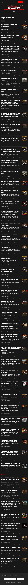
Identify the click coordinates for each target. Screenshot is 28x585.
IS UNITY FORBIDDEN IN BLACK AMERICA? (9, 79)
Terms (16, 575)
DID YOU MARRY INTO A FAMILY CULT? (9, 395)
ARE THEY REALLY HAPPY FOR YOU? (9, 191)
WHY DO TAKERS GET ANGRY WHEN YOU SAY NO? (9, 537)
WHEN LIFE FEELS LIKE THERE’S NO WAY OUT (10, 444)
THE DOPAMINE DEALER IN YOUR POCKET (10, 515)
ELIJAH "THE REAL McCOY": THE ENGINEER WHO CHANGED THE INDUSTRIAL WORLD (10, 560)
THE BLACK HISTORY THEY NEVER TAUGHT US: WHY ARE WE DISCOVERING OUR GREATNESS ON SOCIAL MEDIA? (10, 102)
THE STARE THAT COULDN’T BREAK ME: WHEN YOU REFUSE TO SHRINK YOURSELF (11, 349)
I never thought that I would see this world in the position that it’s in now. (10, 363)
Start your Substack (10, 579)
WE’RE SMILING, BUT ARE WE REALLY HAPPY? (9, 291)
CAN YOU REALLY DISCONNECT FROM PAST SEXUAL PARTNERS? (10, 137)
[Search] (25, 21)
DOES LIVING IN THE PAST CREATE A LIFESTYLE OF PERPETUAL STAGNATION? (10, 525)
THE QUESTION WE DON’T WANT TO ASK (10, 273)
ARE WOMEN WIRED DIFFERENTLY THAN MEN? (10, 141)
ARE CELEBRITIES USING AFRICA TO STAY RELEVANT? (10, 36)
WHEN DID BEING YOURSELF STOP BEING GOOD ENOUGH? (10, 430)
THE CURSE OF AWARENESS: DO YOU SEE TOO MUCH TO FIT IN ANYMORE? (10, 407)
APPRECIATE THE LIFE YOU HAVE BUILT (10, 175)
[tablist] (7, 21)
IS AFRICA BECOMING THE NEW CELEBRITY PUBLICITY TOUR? (10, 39)
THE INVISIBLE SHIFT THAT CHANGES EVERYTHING (9, 540)
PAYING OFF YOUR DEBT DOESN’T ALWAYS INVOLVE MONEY (10, 360)
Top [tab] (6, 21)
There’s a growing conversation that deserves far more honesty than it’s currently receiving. (9, 153)
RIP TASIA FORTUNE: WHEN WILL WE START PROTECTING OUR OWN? (10, 336)
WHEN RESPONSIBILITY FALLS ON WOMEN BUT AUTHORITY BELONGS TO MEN (10, 63)
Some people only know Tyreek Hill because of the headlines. (9, 507)
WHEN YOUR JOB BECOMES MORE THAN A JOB (10, 456)
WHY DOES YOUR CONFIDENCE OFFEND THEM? (9, 235)
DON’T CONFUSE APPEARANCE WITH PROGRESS (9, 257)
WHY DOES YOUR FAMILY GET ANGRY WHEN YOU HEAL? (9, 491)
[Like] (2, 32)
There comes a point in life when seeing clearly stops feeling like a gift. (10, 411)
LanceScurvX (9, 30)
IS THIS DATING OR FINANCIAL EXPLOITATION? (9, 25)
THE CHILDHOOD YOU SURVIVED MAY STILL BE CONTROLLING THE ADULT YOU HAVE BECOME (10, 483)
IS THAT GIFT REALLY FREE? (8, 70)
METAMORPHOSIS (5, 118)
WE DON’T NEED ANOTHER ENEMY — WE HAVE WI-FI (10, 305)
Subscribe (20, 2)
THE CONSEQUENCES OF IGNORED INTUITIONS (10, 418)
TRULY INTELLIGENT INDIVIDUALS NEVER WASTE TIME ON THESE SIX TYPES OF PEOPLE (10, 126)
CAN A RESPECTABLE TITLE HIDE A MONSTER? (10, 371)
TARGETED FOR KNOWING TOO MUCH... (9, 280)
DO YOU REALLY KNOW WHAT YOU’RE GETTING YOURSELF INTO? (9, 204)
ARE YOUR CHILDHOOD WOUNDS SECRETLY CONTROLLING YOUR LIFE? (10, 479)
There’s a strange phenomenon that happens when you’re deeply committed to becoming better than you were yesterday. (10, 239)
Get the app (20, 579)
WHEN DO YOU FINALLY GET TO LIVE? (9, 90)
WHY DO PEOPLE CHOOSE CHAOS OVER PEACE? (10, 548)
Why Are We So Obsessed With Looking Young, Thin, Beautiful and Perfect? (10, 433)
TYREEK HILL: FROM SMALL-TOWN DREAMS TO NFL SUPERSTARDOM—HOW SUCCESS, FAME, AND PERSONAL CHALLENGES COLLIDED (11, 503)
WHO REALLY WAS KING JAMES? (10, 181)
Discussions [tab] (11, 21)
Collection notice (22, 575)
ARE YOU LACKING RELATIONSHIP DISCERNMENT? (10, 246)
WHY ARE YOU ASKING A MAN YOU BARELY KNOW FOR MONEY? (11, 28)
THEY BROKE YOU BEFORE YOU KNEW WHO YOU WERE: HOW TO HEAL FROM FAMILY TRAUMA (10, 494)
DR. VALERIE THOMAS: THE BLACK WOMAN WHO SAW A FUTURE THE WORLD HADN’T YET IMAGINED (10, 465)
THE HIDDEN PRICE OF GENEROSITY (9, 72)
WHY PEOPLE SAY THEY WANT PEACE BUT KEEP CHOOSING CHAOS (10, 551)
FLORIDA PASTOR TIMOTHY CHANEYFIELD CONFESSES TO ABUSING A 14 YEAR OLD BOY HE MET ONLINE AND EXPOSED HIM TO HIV (10, 375)
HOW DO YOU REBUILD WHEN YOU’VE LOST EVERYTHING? (9, 441)
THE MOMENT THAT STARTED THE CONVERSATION (8, 352)
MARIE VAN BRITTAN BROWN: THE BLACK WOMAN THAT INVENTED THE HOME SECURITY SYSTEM (10, 115)
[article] (14, 28)
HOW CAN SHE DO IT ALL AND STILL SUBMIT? (9, 60)
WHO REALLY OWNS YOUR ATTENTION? (10, 517)
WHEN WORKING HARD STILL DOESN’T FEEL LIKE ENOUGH (10, 261)
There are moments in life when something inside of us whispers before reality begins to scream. (10, 422)
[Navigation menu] (2, 2)
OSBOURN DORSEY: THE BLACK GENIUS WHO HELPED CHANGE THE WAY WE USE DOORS (11, 325)
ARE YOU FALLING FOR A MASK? (10, 202)
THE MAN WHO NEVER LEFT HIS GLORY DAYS (10, 529)
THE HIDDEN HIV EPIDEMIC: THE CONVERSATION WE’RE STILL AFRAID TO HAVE (10, 316)
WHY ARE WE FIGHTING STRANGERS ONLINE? (7, 302)
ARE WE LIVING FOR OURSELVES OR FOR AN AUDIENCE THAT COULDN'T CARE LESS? (10, 294)
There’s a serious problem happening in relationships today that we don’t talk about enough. (11, 250)
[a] (25, 26)
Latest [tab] (3, 21)
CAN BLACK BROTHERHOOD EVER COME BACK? (10, 224)
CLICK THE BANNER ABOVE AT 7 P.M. (9, 328)
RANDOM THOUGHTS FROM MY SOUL (9, 172)
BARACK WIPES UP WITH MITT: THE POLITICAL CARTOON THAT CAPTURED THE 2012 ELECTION (10, 383)
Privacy (13, 575)
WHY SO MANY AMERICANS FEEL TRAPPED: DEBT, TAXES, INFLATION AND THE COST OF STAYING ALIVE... (11, 93)
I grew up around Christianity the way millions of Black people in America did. (10, 183)
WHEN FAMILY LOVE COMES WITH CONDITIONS (9, 398)
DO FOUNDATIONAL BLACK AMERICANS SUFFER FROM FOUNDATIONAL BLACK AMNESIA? (10, 149)
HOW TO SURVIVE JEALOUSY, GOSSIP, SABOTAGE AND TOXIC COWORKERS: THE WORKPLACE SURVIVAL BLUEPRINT (10, 453)
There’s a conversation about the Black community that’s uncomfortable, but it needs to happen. (10, 52)
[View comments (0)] (8, 32)
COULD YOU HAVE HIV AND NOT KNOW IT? (10, 313)
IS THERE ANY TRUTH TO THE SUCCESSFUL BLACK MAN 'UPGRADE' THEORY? (9, 269)
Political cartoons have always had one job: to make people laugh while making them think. (10, 387)
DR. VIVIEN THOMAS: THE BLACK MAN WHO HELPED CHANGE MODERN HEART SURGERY (10, 213)
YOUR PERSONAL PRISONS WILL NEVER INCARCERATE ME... (10, 161)
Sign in (25, 2)
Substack (8, 582)
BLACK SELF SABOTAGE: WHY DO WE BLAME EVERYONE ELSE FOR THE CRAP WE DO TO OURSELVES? (10, 48)
